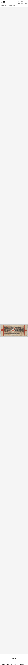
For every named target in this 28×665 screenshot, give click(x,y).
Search (22, 3)
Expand (14, 658)
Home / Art (3, 5)
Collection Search (11, 5)
